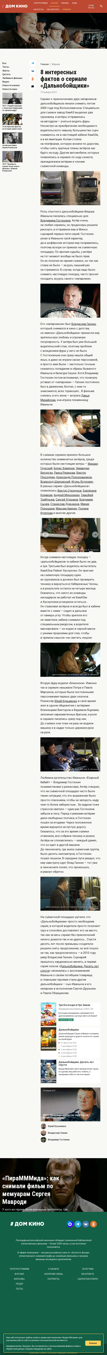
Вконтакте (87, 1274)
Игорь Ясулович (82, 481)
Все (4, 63)
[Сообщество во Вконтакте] (85, 1224)
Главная (44, 64)
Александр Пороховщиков (74, 477)
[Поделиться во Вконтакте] (32, 71)
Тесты (5, 67)
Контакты (53, 1278)
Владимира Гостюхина (55, 220)
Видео (5, 81)
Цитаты (6, 74)
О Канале (53, 1268)
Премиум (67, 9)
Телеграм (87, 1268)
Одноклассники (88, 1278)
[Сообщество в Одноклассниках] (93, 1224)
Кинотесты (39, 9)
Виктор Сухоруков (69, 490)
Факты (6, 70)
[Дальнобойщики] (48, 1014)
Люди (74, 3)
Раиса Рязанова (64, 472)
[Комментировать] (32, 86)
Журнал (54, 3)
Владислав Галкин (83, 324)
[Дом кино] (14, 6)
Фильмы (65, 3)
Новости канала (11, 85)
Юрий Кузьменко (65, 700)
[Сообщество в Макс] (70, 1224)
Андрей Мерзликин (67, 495)
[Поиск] (101, 6)
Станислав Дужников (64, 504)
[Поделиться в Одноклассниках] (32, 78)
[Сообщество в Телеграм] (78, 1224)
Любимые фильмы (12, 78)
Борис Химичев (64, 468)
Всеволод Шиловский (55, 481)
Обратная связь (53, 1274)
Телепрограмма (41, 3)
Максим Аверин (66, 508)
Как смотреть (53, 9)
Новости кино (9, 89)
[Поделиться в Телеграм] (32, 63)
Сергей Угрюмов (67, 499)
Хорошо (93, 1343)
